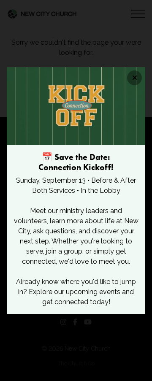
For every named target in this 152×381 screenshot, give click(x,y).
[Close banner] (134, 77)
